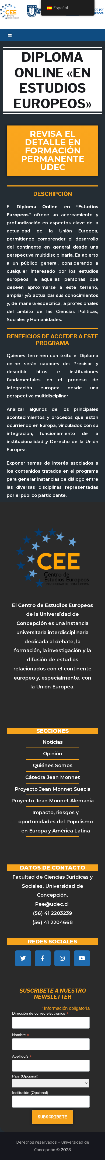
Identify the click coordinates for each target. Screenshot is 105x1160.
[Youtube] (82, 958)
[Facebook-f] (43, 958)
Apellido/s (22, 1056)
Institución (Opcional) (30, 1092)
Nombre (20, 1034)
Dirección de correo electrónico (40, 1013)
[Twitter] (23, 958)
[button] (10, 35)
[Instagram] (62, 958)
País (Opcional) (25, 1076)
